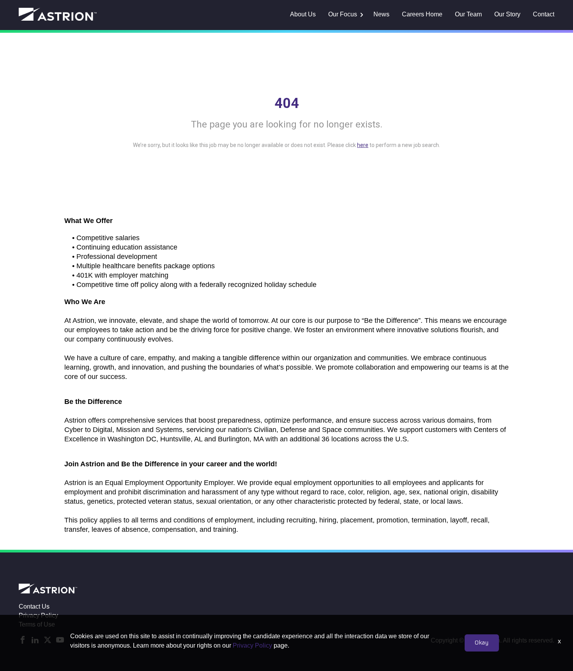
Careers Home (422, 14)
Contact (543, 14)
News (381, 14)
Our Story (507, 14)
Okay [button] (482, 643)
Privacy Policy (252, 645)
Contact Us (34, 606)
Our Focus (342, 14)
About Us (303, 14)
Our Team (468, 14)
